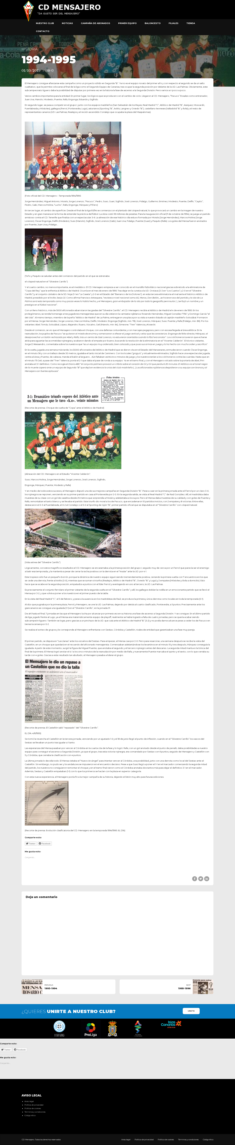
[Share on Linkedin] (206, 878)
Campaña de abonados (95, 23)
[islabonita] (138, 1029)
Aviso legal (29, 1101)
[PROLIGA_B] (90, 1030)
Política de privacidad (33, 1105)
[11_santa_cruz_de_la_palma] (112, 1029)
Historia (30, 49)
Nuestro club (45, 23)
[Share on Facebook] (194, 878)
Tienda (190, 23)
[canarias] (171, 1024)
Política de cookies (32, 1108)
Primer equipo (127, 23)
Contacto (42, 31)
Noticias (67, 23)
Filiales (173, 23)
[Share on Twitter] (200, 878)
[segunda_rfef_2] (59, 1029)
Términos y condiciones (34, 1112)
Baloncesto (153, 23)
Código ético (30, 1115)
